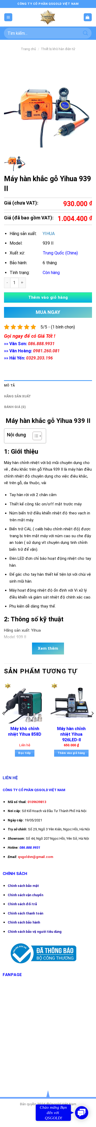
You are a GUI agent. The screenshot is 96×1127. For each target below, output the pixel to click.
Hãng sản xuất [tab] (17, 396)
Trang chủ (28, 49)
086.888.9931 (41, 343)
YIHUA (49, 233)
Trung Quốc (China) (60, 252)
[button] (81, 1113)
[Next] (92, 724)
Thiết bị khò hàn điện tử (58, 49)
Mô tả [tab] (9, 385)
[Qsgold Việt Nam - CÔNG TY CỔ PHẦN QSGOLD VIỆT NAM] (48, 17)
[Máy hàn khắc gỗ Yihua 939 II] (15, 160)
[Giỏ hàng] (88, 17)
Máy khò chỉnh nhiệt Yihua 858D (24, 731)
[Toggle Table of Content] (35, 435)
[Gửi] (85, 33)
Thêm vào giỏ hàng (48, 297)
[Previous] (3, 724)
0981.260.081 (46, 350)
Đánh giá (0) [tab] (15, 407)
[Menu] (8, 17)
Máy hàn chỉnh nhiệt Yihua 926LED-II (71, 734)
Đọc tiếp (24, 753)
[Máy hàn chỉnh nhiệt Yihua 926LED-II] (71, 702)
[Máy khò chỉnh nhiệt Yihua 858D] (24, 702)
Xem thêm (48, 648)
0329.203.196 (39, 358)
